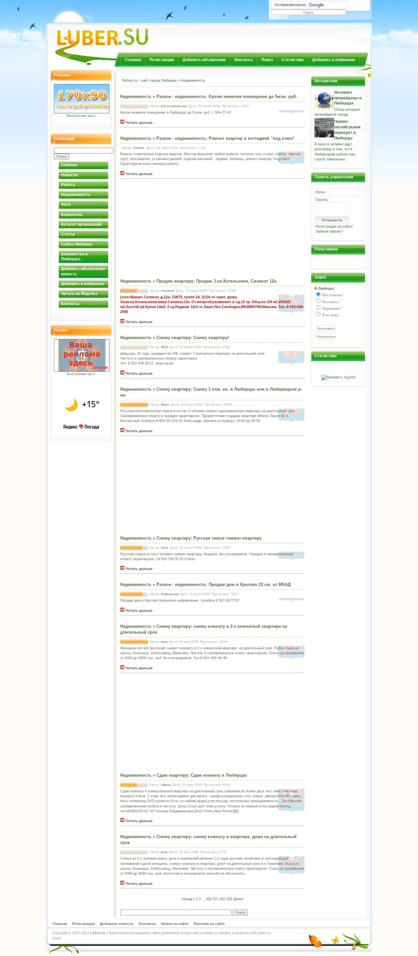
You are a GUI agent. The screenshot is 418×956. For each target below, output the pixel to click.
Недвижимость (75, 194)
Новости (69, 175)
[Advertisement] (196, 91)
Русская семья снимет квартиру (227, 538)
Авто (66, 204)
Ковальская (170, 594)
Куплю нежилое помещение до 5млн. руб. (253, 96)
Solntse (139, 148)
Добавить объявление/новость (83, 271)
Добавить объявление (204, 59)
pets (164, 641)
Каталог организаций (81, 224)
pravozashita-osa (174, 106)
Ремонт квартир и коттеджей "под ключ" (252, 138)
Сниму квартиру (173, 337)
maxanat (167, 290)
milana (166, 784)
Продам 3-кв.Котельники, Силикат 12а (236, 281)
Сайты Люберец (76, 244)
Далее (238, 899)
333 (229, 899)
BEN (164, 347)
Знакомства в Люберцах (74, 256)
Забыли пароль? (329, 231)
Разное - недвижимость (181, 96)
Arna (164, 547)
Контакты (243, 59)
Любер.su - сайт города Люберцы (149, 80)
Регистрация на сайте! (334, 226)
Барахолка (71, 214)
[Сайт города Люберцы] (119, 34)
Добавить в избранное (333, 59)
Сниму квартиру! (211, 337)
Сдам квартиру (172, 775)
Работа (68, 185)
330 (209, 899)
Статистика (292, 59)
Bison (165, 404)
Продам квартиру (174, 281)
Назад (187, 899)
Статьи (68, 234)
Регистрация (162, 59)
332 (222, 899)
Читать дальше (138, 122)
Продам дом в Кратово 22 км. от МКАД (250, 584)
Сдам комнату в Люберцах (219, 775)
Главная (133, 59)
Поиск (267, 59)
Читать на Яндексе (79, 293)
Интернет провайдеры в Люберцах (348, 98)
